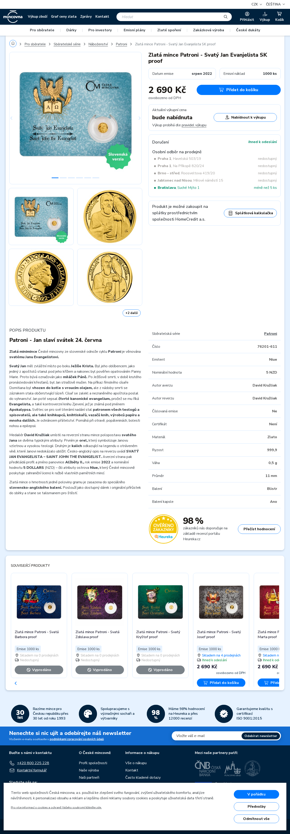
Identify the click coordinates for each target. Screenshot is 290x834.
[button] (274, 4)
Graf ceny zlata (64, 16)
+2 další (132, 313)
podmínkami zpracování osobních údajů (77, 739)
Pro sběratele (42, 30)
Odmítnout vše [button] (256, 818)
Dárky (71, 30)
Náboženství (98, 44)
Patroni (121, 44)
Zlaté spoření (169, 30)
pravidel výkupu (194, 125)
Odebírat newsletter (260, 736)
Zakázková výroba (208, 30)
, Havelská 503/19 (179, 158)
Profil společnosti (93, 763)
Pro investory (100, 30)
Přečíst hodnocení (259, 529)
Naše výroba (89, 770)
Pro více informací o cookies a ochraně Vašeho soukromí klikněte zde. (56, 807)
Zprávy (86, 16)
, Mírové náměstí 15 (190, 180)
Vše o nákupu (136, 763)
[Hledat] (226, 16)
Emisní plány (134, 30)
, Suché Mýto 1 (179, 187)
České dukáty (248, 30)
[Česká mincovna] (12, 16)
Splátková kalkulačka (254, 213)
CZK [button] (255, 4)
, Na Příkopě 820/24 (181, 165)
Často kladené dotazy (143, 777)
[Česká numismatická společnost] (252, 768)
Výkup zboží (37, 16)
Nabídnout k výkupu (248, 117)
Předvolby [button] (257, 806)
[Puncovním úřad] (233, 768)
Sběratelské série (67, 44)
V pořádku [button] (256, 794)
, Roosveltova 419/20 (186, 173)
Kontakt (102, 16)
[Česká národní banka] (208, 768)
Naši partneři (89, 777)
